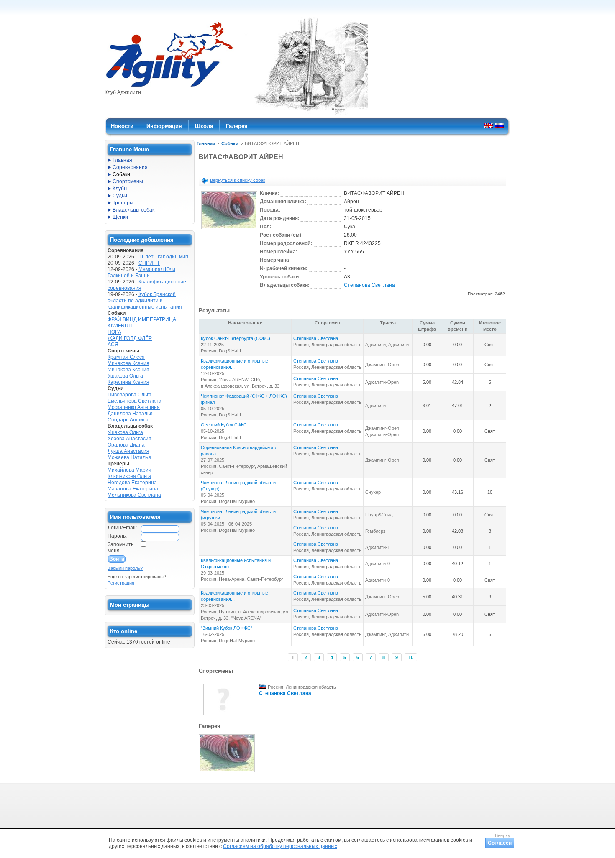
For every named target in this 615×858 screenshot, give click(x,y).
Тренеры (123, 203)
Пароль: (117, 536)
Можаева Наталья (129, 457)
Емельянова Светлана (134, 401)
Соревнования (130, 167)
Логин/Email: (122, 528)
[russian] (499, 125)
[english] (488, 125)
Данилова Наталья (130, 413)
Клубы (120, 189)
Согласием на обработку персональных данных (280, 846)
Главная (206, 143)
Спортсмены (128, 181)
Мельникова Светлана (134, 495)
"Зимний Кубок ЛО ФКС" (226, 628)
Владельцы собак (133, 210)
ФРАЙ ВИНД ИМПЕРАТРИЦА (142, 319)
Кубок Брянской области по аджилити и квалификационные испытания (145, 300)
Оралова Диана (126, 445)
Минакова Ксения (128, 363)
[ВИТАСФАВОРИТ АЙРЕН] (229, 229)
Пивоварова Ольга (129, 395)
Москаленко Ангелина (134, 407)
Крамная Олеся (126, 357)
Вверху (502, 835)
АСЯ (113, 344)
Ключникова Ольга (129, 476)
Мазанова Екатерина (133, 489)
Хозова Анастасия (129, 439)
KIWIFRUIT (120, 326)
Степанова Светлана (369, 285)
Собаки (229, 143)
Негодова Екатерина (132, 482)
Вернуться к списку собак (237, 180)
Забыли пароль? (125, 568)
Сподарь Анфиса (128, 420)
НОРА (114, 332)
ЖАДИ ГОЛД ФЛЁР (130, 338)
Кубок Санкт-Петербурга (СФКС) (235, 338)
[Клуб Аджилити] (169, 87)
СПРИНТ (149, 263)
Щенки (120, 217)
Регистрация (121, 582)
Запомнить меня (120, 547)
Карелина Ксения (128, 382)
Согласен (500, 843)
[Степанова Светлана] (223, 716)
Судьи (120, 196)
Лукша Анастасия (128, 451)
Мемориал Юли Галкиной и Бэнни (141, 272)
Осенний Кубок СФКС (224, 424)
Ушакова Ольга (125, 376)
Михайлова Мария (129, 470)
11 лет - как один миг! (163, 257)
